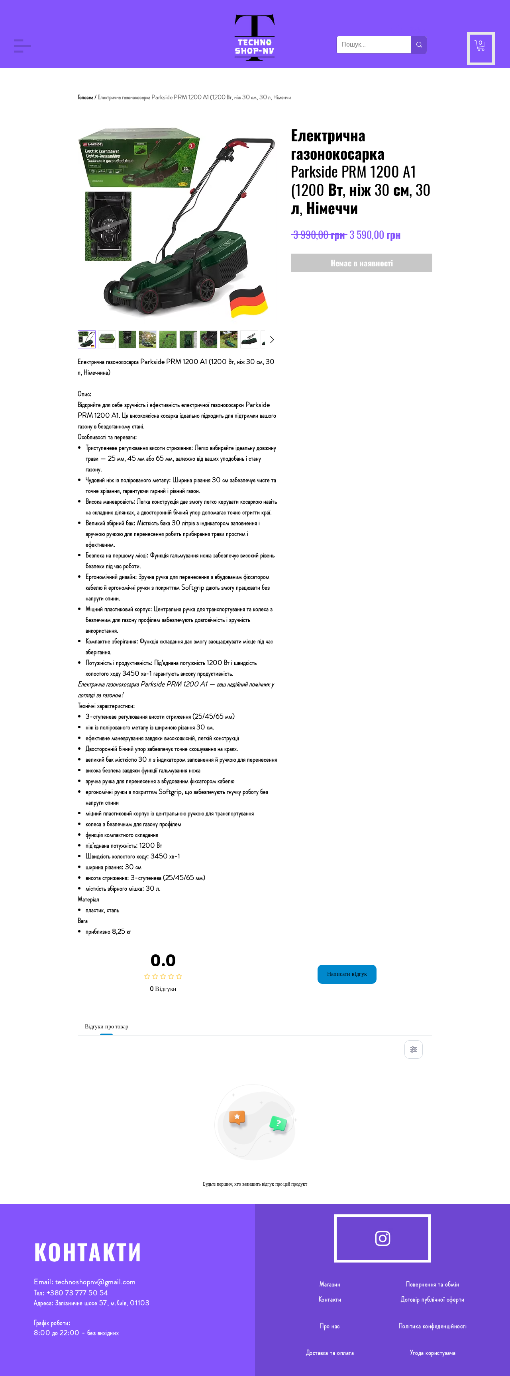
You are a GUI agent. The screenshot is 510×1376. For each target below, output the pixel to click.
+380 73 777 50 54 (77, 1293)
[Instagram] (383, 1238)
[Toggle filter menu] (413, 1049)
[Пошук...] (419, 44)
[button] (22, 46)
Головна (85, 97)
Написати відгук (347, 974)
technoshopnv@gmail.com (95, 1281)
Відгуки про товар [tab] (106, 1026)
